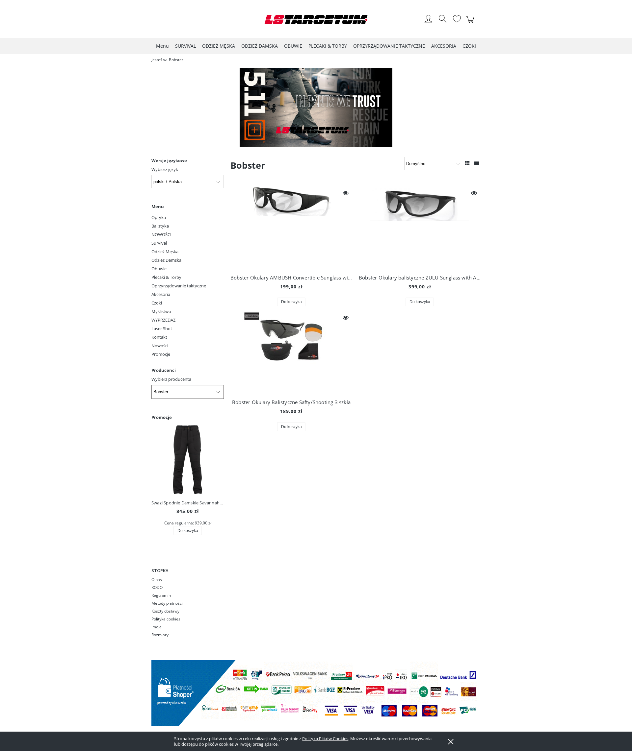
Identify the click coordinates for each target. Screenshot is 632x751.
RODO (157, 587)
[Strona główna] (316, 20)
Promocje (160, 354)
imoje (156, 627)
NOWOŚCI (161, 234)
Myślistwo (161, 311)
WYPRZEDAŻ (163, 320)
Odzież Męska (164, 251)
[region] (316, 107)
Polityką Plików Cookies (325, 738)
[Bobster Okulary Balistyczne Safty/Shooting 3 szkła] (291, 352)
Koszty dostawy (165, 611)
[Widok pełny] (476, 162)
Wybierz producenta (171, 379)
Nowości (159, 346)
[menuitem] (162, 46)
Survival (159, 243)
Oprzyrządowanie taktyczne (178, 286)
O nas (156, 579)
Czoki (156, 303)
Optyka (158, 217)
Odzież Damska (166, 260)
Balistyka (160, 226)
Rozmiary (160, 635)
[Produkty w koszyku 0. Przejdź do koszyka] (471, 23)
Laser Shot (161, 328)
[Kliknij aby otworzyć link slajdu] (316, 107)
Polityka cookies (165, 619)
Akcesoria (160, 294)
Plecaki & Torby (166, 277)
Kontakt (159, 337)
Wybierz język (164, 169)
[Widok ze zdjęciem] (467, 162)
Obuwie (159, 269)
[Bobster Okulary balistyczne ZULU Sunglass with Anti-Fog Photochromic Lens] (420, 227)
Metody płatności (167, 603)
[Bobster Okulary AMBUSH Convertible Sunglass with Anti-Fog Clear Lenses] (291, 227)
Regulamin (161, 595)
